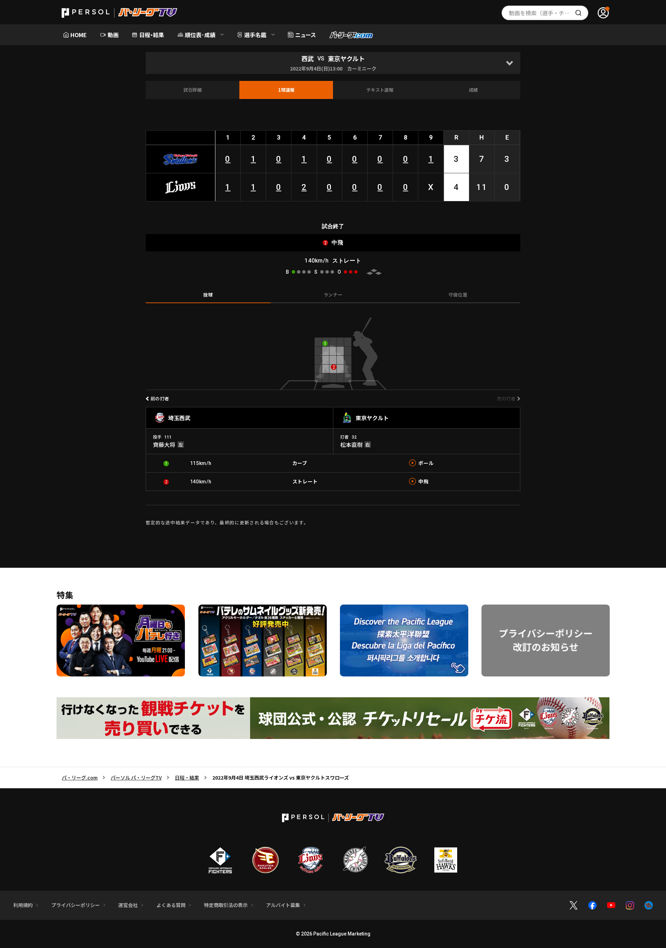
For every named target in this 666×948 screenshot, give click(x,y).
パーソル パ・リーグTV (136, 777)
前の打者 (160, 398)
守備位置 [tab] (458, 294)
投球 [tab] (208, 294)
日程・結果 (187, 777)
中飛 (423, 481)
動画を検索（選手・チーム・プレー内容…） (548, 13)
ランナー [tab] (333, 294)
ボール (426, 462)
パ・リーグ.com (79, 777)
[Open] (509, 63)
